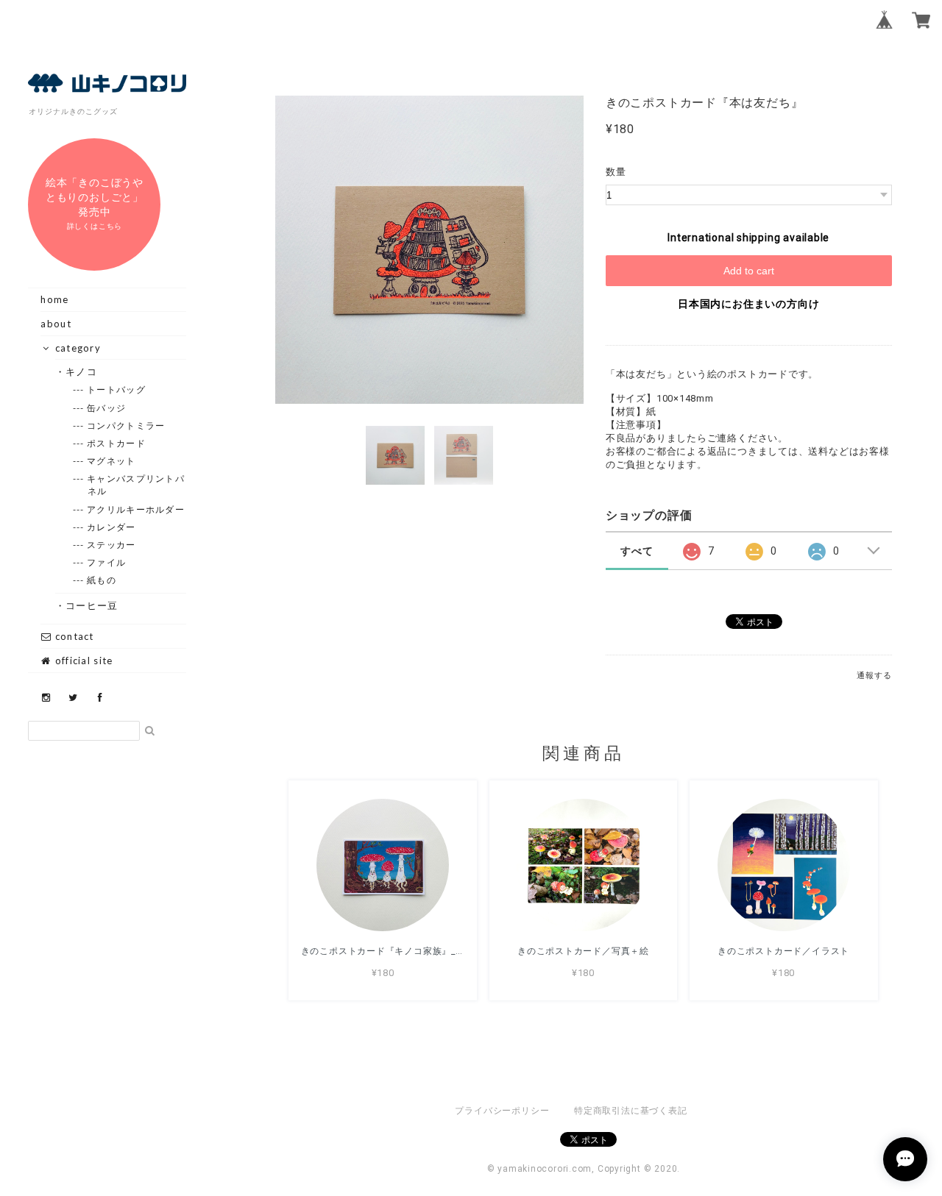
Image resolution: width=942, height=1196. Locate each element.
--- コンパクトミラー (127, 425)
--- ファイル (107, 562)
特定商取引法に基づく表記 (630, 1111)
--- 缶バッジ (107, 407)
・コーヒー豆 (92, 605)
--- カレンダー (112, 527)
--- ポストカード (117, 443)
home (54, 299)
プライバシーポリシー (502, 1111)
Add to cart (748, 271)
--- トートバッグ (117, 389)
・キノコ (81, 371)
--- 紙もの (102, 579)
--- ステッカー (112, 544)
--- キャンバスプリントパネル (136, 484)
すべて (636, 551)
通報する (874, 675)
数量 (616, 171)
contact (72, 636)
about (55, 324)
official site (82, 660)
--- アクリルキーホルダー (136, 509)
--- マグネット (112, 460)
